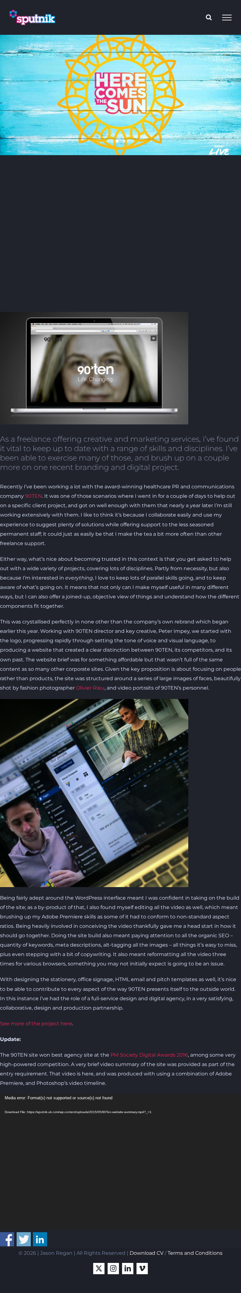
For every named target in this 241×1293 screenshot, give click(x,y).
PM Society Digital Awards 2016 (149, 1055)
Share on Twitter (24, 1239)
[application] (120, 1162)
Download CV (146, 1253)
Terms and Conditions (195, 1253)
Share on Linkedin (40, 1239)
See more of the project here (36, 1024)
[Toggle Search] (209, 17)
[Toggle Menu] (227, 17)
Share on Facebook (7, 1239)
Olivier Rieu (90, 688)
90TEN (33, 496)
